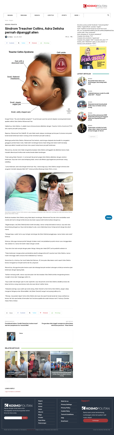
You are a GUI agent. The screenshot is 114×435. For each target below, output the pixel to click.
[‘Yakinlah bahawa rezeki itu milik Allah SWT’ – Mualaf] (39, 364)
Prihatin (14, 24)
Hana (11, 36)
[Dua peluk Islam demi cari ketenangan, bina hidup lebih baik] (16, 364)
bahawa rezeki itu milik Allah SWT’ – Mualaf (39, 375)
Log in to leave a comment (12, 391)
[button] (108, 15)
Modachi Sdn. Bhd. (31, 429)
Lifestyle (51, 15)
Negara (10, 15)
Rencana (24, 15)
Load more (92, 136)
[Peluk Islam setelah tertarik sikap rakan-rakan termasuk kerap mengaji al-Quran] (82, 128)
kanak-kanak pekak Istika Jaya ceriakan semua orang (61, 374)
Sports (64, 15)
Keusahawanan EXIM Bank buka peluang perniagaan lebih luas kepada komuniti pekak (98, 117)
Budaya (37, 15)
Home (6, 20)
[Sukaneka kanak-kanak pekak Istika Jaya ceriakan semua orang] (62, 364)
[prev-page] (6, 381)
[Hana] (6, 37)
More (76, 15)
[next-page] (9, 381)
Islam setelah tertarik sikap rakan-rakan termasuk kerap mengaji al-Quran (97, 129)
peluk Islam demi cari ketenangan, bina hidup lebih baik (16, 374)
